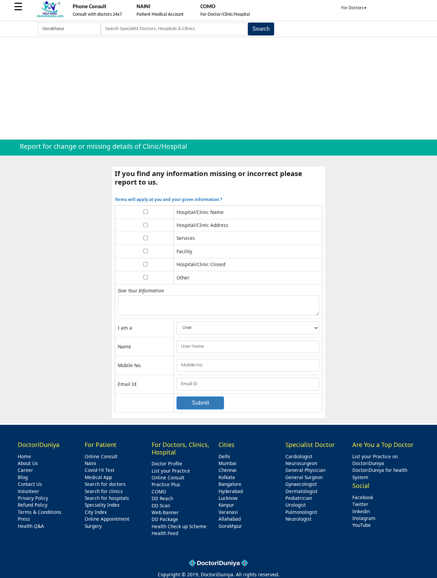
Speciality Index (102, 505)
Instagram (364, 518)
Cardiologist (298, 456)
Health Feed (165, 533)
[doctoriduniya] (50, 16)
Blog (23, 477)
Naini (90, 463)
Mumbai (227, 463)
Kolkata (226, 477)
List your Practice (171, 470)
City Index (96, 512)
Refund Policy (32, 505)
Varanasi (228, 512)
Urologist (295, 505)
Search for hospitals (107, 498)
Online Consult (101, 456)
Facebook (362, 497)
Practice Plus (166, 484)
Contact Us (30, 484)
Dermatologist (301, 491)
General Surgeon (304, 477)
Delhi (224, 456)
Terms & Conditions (39, 512)
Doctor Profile (167, 463)
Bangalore (229, 484)
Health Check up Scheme (179, 526)
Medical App (98, 477)
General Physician (305, 470)
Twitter (360, 504)
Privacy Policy (33, 498)
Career (25, 470)
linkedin (361, 511)
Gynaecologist (301, 484)
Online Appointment (107, 519)
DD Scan (161, 505)
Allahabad (229, 519)
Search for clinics (104, 491)
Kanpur (226, 505)
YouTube (361, 525)
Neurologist (298, 519)
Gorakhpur (230, 526)
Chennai (227, 470)
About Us (28, 463)
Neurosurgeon (301, 463)
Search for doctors (105, 484)
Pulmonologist (301, 512)
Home (24, 456)
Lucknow (228, 498)
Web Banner (165, 512)
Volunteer (28, 491)
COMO (159, 491)
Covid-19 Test (99, 470)
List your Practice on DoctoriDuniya (375, 459)
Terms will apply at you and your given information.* (169, 199)
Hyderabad (230, 491)
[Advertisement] (218, 88)
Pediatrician (298, 498)
